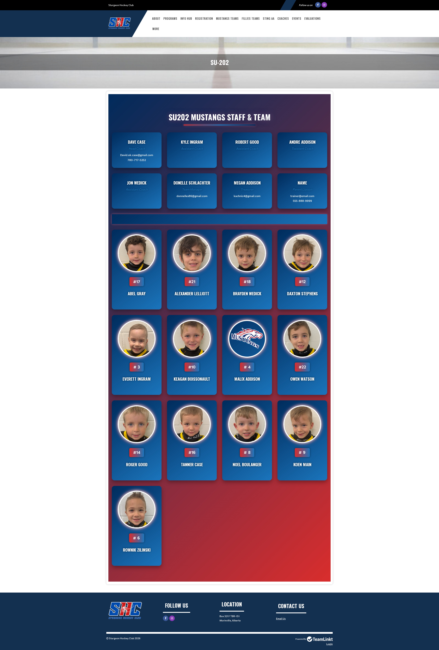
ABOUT (156, 18)
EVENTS (296, 18)
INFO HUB (186, 18)
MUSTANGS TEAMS (227, 18)
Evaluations (312, 18)
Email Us (281, 618)
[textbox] (219, 338)
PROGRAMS (170, 18)
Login (329, 643)
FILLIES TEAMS (251, 18)
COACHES (283, 18)
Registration (204, 18)
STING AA (268, 18)
